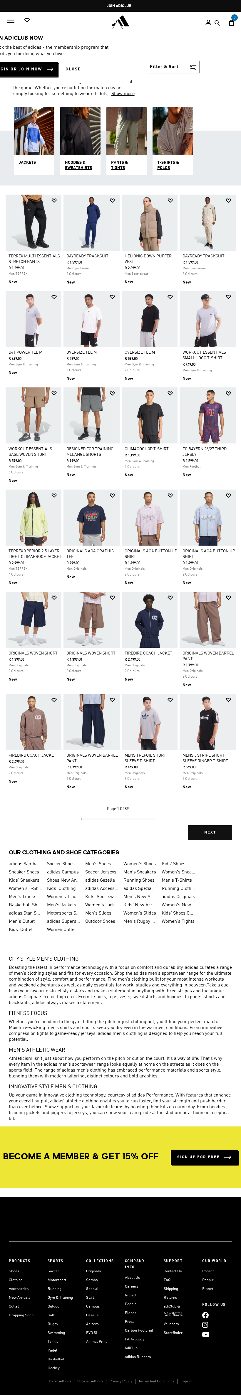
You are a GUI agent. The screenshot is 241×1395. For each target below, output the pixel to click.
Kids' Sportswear (102, 897)
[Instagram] (205, 1325)
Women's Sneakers (178, 872)
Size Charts (173, 1315)
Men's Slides (98, 913)
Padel (52, 1350)
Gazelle (92, 1315)
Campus (93, 1306)
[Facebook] (205, 1315)
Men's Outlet (22, 921)
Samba (92, 1280)
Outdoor (54, 1306)
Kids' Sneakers (24, 880)
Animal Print (96, 1342)
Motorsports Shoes (64, 913)
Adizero (92, 1324)
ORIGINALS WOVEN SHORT (33, 653)
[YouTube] (205, 1335)
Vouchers (171, 1324)
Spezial (92, 1289)
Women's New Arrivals (178, 905)
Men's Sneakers (139, 872)
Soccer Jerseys (100, 872)
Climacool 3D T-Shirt (147, 449)
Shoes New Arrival (64, 880)
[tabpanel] (120, 521)
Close (73, 69)
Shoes (14, 1271)
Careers (131, 1286)
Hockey (54, 1368)
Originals (93, 1271)
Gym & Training (60, 1298)
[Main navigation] (10, 21)
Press (129, 1322)
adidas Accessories (102, 888)
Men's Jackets (61, 905)
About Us (132, 1278)
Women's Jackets (102, 905)
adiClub (131, 1348)
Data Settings (60, 1381)
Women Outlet (61, 929)
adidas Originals (178, 897)
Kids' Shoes (173, 864)
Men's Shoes (98, 864)
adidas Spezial (138, 888)
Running (54, 1289)
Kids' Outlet (21, 929)
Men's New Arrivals (140, 897)
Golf (51, 1315)
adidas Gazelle (100, 880)
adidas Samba (23, 864)
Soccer (53, 1271)
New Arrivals (19, 1298)
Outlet (14, 1306)
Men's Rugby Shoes (140, 921)
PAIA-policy (134, 1339)
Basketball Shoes (25, 905)
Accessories (19, 1289)
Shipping (171, 1289)
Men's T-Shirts (177, 880)
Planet (130, 1313)
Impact (130, 1295)
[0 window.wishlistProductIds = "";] (27, 20)
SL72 (90, 1298)
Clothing (16, 1280)
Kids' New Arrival (140, 905)
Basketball (57, 1359)
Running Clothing (178, 888)
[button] (54, 201)
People (131, 1304)
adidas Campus (63, 872)
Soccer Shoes (61, 864)
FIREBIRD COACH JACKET (148, 653)
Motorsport (57, 1280)
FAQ (167, 1280)
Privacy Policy (120, 1381)
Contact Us (173, 1271)
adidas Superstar (64, 921)
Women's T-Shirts (25, 888)
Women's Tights (178, 921)
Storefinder (173, 1333)
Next (210, 832)
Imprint (186, 1381)
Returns (170, 1298)
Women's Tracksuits (64, 897)
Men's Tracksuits (25, 897)
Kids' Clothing (61, 888)
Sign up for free (198, 1157)
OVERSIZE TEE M (81, 352)
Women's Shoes (139, 864)
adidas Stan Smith (25, 913)
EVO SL (92, 1333)
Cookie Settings (90, 1381)
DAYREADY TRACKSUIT (87, 256)
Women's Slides (139, 913)
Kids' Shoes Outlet (178, 913)
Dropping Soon (21, 1315)
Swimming (56, 1333)
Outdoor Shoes (100, 921)
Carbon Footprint (139, 1330)
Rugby (53, 1324)
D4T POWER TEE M (25, 352)
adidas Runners (138, 1357)
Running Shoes (139, 880)
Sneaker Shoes (24, 872)
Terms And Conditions (156, 1381)
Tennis (53, 1342)
